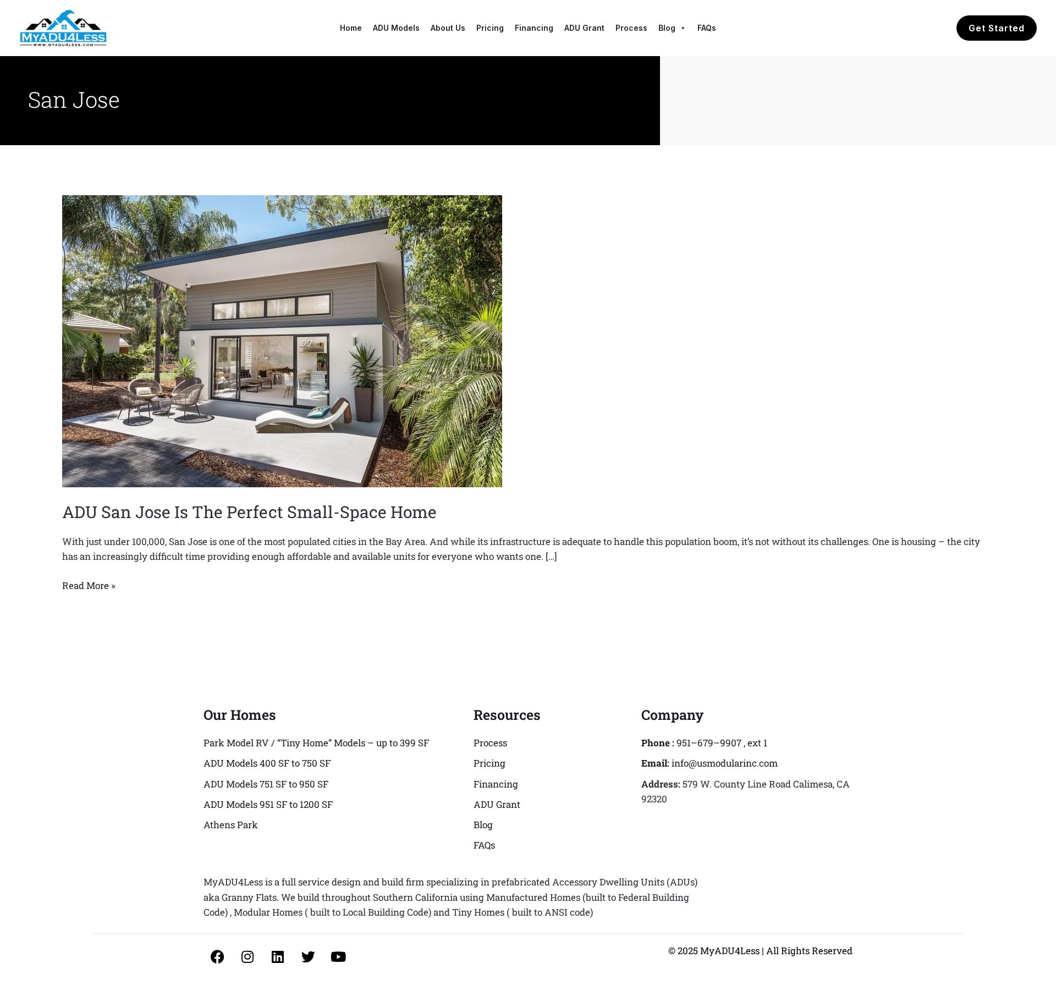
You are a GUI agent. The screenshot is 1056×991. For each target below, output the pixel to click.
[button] (996, 28)
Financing (534, 27)
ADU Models (396, 27)
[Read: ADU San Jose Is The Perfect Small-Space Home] (282, 340)
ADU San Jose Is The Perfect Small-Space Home (249, 511)
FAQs (706, 27)
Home (351, 27)
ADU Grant (584, 27)
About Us (448, 27)
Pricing (490, 27)
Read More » (89, 585)
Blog (666, 27)
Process (631, 27)
